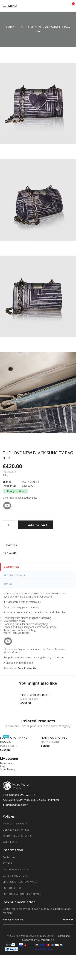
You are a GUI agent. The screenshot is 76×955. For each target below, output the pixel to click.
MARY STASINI (30, 481)
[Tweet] (27, 545)
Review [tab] (8, 583)
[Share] (22, 545)
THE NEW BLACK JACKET (35, 695)
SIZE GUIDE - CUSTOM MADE (20, 881)
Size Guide (9, 553)
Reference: (9, 485)
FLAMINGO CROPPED (54, 737)
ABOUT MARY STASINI (16, 869)
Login (3, 766)
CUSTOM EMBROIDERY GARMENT (23, 894)
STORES (7, 863)
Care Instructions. (28, 668)
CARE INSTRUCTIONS (15, 875)
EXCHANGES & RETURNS (17, 835)
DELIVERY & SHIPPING (16, 829)
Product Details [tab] (14, 575)
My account (6, 763)
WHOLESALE (10, 842)
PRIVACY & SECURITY (15, 823)
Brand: (7, 481)
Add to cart (37, 525)
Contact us (9, 857)
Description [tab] (11, 566)
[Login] (64, 6)
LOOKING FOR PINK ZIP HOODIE (15, 739)
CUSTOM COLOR (12, 888)
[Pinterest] (33, 545)
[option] (38, 700)
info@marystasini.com (15, 804)
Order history (7, 769)
